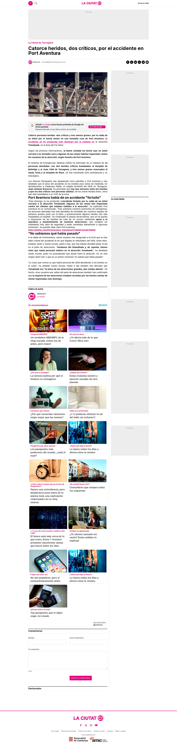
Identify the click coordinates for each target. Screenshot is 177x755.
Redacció (36, 62)
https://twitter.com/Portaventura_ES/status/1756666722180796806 (61, 230)
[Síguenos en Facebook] (81, 725)
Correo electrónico (77, 638)
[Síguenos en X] (86, 725)
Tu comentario (33, 649)
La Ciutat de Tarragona (40, 42)
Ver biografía (41, 296)
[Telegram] (143, 62)
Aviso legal (55, 731)
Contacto (110, 731)
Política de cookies (85, 731)
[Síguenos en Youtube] (96, 725)
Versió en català (143, 3)
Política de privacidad (68, 731)
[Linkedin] (135, 62)
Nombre (31, 638)
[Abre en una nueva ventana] (78, 739)
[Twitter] (131, 62)
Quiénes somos (99, 731)
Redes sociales (120, 731)
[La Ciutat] (91, 3)
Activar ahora (96, 127)
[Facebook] (127, 62)
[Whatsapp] (139, 62)
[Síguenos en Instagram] (91, 725)
